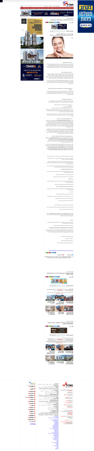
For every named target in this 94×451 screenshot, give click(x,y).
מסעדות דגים (46, 377)
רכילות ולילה (56, 373)
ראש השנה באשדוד (52, 403)
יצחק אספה (56, 436)
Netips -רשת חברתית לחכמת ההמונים (53, 423)
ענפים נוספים (56, 382)
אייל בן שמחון (56, 408)
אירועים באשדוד (56, 419)
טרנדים (49, 398)
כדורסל (49, 382)
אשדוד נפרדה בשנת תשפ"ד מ (43, 391)
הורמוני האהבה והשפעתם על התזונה (67, 327)
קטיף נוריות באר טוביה (55, 435)
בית (72, 7)
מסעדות (57, 434)
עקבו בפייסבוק (69, 244)
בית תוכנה (41, 402)
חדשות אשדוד (56, 375)
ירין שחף (70, 278)
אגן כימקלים (56, 438)
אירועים (57, 387)
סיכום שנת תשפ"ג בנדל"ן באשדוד (43, 386)
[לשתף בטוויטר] (55, 17)
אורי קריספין (65, 394)
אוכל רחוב (53, 379)
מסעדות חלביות (51, 377)
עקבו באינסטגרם (60, 244)
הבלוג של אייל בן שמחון (55, 393)
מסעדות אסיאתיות (52, 378)
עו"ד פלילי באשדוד (55, 428)
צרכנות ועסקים (56, 396)
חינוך (29, 7)
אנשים (44, 374)
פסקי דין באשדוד (56, 399)
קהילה (55, 7)
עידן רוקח (57, 433)
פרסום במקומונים (56, 412)
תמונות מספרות (50, 383)
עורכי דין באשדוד (50, 399)
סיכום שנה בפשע (47, 385)
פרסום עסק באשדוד (55, 406)
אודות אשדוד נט (33, 7)
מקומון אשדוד (56, 413)
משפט (38, 7)
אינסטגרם (45, 387)
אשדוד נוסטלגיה (55, 394)
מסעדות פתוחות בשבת (45, 378)
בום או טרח (54, 374)
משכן (57, 436)
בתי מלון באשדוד (56, 411)
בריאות (57, 398)
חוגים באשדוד (56, 420)
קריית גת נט (56, 430)
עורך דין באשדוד (56, 429)
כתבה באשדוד (56, 426)
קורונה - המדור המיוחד (54, 400)
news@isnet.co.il (70, 397)
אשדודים (50, 374)
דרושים (48, 7)
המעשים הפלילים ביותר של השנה (48, 404)
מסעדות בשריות (56, 377)
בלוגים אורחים (49, 393)
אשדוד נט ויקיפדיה (55, 424)
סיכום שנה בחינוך (53, 385)
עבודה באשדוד (56, 425)
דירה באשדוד (56, 427)
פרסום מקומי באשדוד (55, 410)
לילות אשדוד (53, 387)
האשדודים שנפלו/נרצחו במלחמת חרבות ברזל (52, 392)
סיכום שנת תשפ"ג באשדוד (54, 384)
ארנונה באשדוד (56, 421)
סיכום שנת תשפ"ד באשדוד (54, 390)
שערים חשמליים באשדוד (55, 422)
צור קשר (25, 7)
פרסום (57, 431)
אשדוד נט (71, 13)
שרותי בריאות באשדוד (55, 418)
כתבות (57, 383)
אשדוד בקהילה (56, 388)
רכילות (62, 7)
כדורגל (46, 382)
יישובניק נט (56, 412)
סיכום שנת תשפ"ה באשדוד (54, 401)
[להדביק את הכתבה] (49, 242)
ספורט (66, 7)
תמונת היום (49, 387)
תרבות (59, 7)
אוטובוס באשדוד (41, 404)
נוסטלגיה (46, 383)
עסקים (52, 7)
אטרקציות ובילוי (53, 398)
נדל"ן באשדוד (56, 405)
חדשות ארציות (56, 376)
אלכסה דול (56, 438)
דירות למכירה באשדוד (55, 415)
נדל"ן (43, 376)
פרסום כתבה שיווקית (55, 425)
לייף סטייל (56, 397)
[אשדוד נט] (66, 377)
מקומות (47, 374)
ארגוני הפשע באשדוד (50, 376)
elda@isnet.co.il (70, 392)
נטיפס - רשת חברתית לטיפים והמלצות (53, 407)
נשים (68, 13)
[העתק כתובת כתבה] (52, 17)
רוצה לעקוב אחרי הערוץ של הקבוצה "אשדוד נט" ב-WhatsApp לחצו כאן (61, 240)
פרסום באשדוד (56, 423)
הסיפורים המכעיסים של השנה (53, 386)
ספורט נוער (52, 382)
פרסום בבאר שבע (56, 417)
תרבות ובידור (56, 380)
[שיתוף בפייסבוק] (58, 17)
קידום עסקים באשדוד (55, 410)
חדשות (69, 7)
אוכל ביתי (57, 378)
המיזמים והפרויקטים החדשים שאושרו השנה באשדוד (51, 402)
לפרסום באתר (45, 6)
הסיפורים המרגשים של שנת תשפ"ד (53, 391)
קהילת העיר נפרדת (53, 389)
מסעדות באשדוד (56, 414)
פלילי (46, 376)
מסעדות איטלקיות (40, 377)
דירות (45, 7)
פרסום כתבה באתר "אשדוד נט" (54, 409)
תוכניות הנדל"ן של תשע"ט (45, 403)
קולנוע (42, 7)
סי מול (57, 437)
